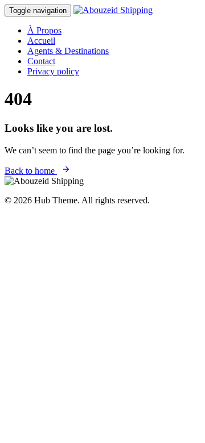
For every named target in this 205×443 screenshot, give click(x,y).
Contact (41, 61)
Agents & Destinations (68, 51)
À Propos (44, 30)
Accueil (41, 40)
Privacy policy (53, 71)
